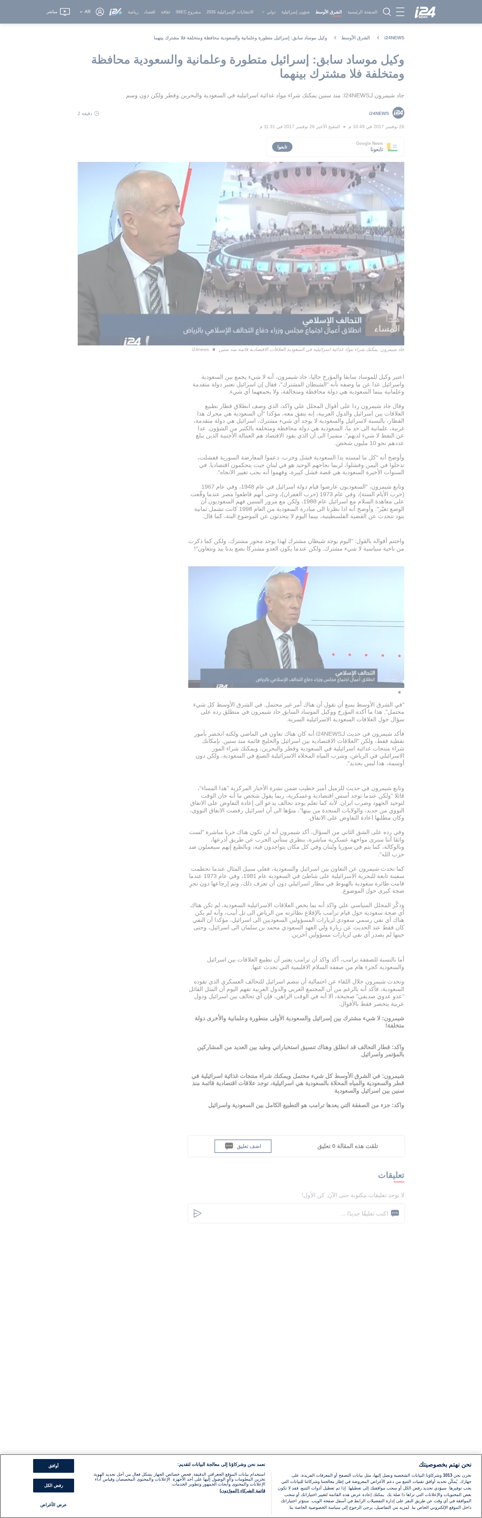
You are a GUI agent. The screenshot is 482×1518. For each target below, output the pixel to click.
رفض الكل (53, 1485)
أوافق (54, 1466)
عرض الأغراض (53, 1504)
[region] (241, 1486)
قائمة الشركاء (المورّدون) (242, 1490)
